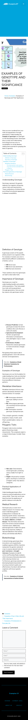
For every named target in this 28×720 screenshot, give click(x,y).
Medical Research (9, 174)
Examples (4, 88)
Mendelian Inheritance (10, 163)
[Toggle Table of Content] (22, 153)
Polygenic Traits (9, 170)
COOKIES (7, 700)
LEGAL (21, 700)
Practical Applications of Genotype (12, 172)
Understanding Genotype (10, 156)
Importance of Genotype (11, 159)
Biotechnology (8, 175)
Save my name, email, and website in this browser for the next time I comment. (14, 666)
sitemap (15, 700)
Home (6, 96)
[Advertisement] (14, 23)
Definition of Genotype (10, 158)
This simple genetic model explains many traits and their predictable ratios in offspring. (15, 166)
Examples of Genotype (9, 161)
